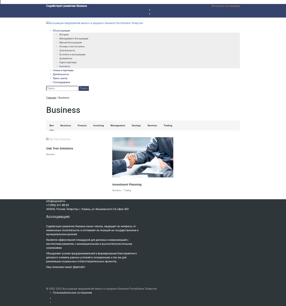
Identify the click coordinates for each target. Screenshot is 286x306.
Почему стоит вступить (72, 46)
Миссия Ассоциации (70, 42)
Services (152, 125)
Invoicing (98, 125)
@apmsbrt (79, 267)
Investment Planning (127, 184)
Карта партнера (68, 62)
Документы (65, 58)
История (64, 34)
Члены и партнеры (63, 70)
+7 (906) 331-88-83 (57, 205)
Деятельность (67, 50)
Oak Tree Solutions (59, 148)
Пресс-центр (60, 78)
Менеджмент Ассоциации (73, 38)
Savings (136, 125)
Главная (51, 97)
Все (51, 125)
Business (65, 125)
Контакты (64, 66)
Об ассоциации (61, 30)
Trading (168, 125)
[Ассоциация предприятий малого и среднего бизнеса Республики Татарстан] (94, 22)
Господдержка (61, 82)
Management (118, 125)
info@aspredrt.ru (55, 201)
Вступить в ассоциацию (72, 54)
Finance (82, 125)
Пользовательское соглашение (72, 292)
